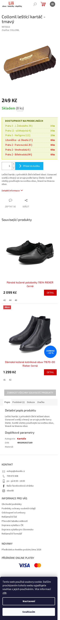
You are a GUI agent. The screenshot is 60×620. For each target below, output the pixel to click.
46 (16, 300)
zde (4, 593)
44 (10, 300)
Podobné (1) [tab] (18, 402)
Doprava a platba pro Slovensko (18, 529)
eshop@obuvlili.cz (16, 471)
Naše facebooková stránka (20, 486)
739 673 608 (12, 476)
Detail (50, 292)
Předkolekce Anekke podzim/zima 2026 (21, 549)
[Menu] (52, 4)
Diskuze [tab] (31, 402)
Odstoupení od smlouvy (14, 512)
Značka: (10, 30)
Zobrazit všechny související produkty (30, 392)
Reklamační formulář (12, 533)
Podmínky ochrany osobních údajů (19, 508)
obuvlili (10, 490)
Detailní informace (11, 190)
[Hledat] (35, 4)
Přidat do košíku (31, 165)
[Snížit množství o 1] (13, 168)
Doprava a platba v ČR (12, 525)
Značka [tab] (40, 402)
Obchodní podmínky (12, 504)
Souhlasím (28, 612)
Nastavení (29, 601)
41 (4, 380)
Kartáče (21, 438)
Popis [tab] (7, 402)
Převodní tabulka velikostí (15, 521)
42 (4, 300)
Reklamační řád (9, 517)
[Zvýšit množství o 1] (13, 164)
